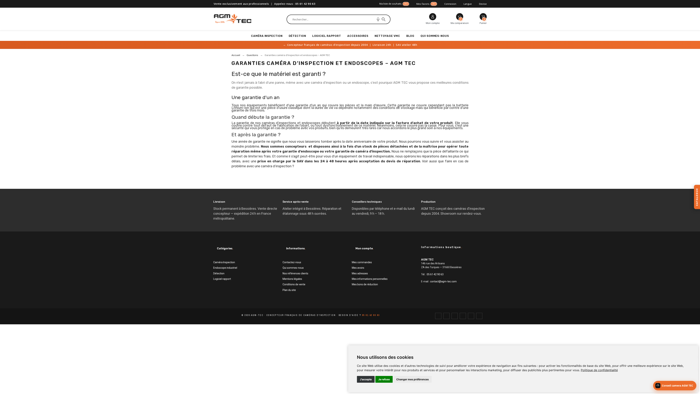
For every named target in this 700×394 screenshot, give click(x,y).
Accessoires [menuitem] (357, 36)
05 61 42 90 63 (305, 3)
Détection (218, 273)
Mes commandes (362, 262)
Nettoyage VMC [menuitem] (387, 36)
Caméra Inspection (224, 262)
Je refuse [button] (384, 379)
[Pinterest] (463, 316)
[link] (599, 370)
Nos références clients (295, 273)
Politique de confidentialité (599, 370)
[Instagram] (455, 316)
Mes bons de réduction (365, 284)
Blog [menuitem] (410, 36)
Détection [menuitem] (297, 36)
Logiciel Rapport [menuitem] (326, 36)
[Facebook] (438, 316)
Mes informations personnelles (370, 278)
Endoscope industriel (225, 267)
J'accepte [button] (366, 379)
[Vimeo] (479, 316)
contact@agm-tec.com (443, 281)
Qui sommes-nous (293, 267)
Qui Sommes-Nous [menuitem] (435, 36)
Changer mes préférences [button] (412, 379)
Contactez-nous (292, 262)
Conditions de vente (294, 284)
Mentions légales (292, 278)
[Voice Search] (378, 19)
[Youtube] (471, 316)
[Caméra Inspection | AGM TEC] (232, 19)
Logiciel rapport (222, 278)
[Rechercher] (383, 19)
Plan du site (289, 290)
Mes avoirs (358, 267)
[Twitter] (446, 316)
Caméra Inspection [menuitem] (266, 36)
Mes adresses (360, 273)
